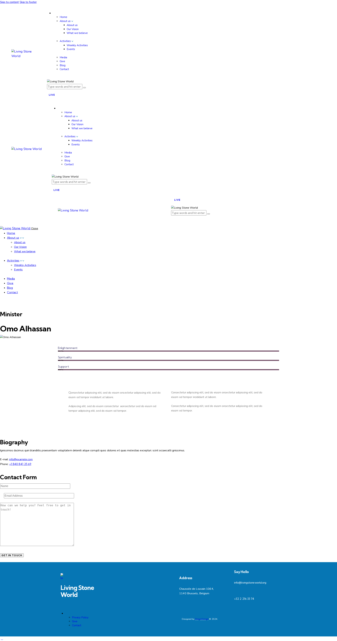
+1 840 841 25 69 (20, 464)
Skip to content (9, 2)
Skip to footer (28, 2)
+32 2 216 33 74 (244, 598)
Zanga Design (202, 619)
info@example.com (21, 459)
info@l (238, 583)
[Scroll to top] (2, 638)
